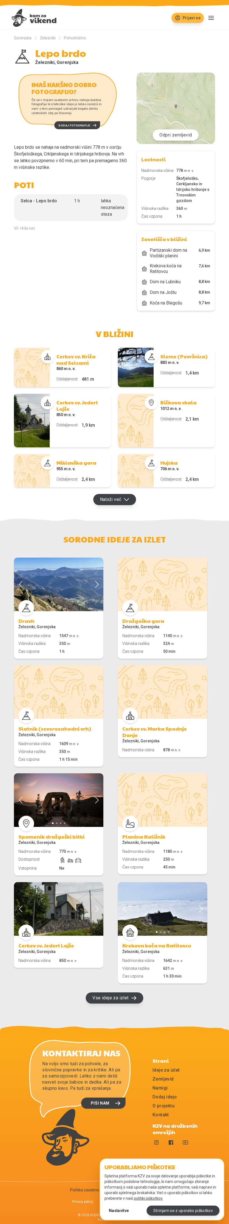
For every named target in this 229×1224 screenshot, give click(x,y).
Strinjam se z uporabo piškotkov (183, 1210)
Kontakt (160, 1114)
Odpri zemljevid (175, 135)
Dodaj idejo (164, 1097)
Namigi (160, 1088)
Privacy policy (82, 1202)
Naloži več (110, 499)
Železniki (48, 38)
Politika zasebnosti (86, 1190)
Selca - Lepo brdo (39, 200)
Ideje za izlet (166, 1070)
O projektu (163, 1105)
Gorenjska (23, 38)
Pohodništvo (75, 38)
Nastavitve (119, 1210)
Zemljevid (163, 1079)
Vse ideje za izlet (110, 997)
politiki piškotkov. (148, 1198)
